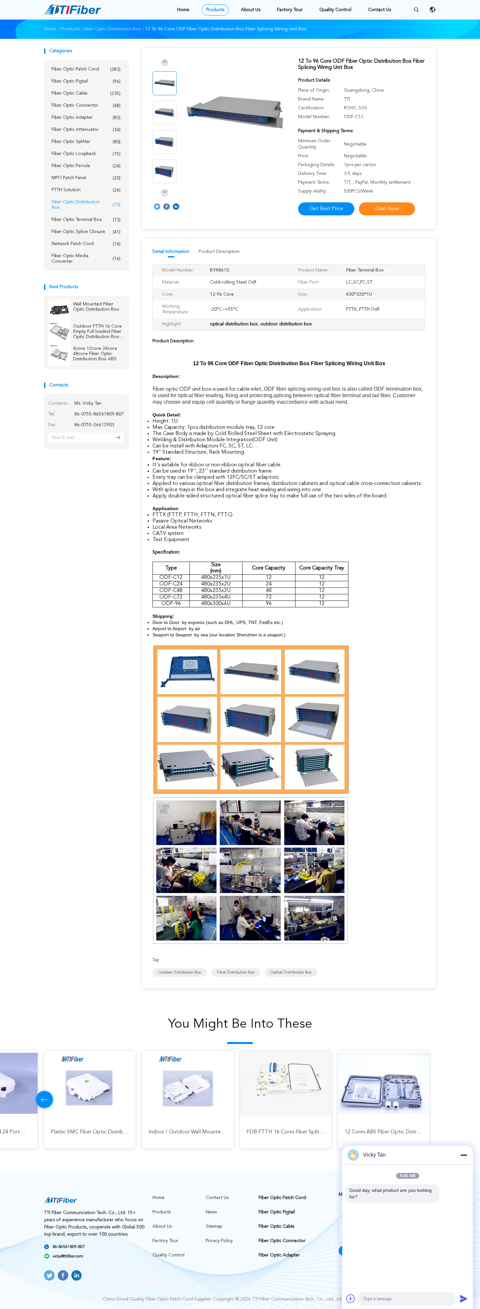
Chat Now (387, 208)
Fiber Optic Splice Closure (86, 231)
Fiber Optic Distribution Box (86, 205)
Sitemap (214, 1226)
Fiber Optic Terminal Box (86, 219)
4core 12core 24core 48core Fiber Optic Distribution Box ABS (95, 353)
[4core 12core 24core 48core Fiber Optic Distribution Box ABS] (59, 355)
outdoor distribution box (179, 972)
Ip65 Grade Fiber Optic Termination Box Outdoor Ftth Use (217, 1132)
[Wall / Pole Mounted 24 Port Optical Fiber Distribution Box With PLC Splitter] (383, 1083)
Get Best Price (326, 208)
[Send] (463, 1298)
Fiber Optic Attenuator (86, 129)
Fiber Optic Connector (86, 105)
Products (215, 10)
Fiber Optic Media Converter (86, 259)
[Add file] (350, 1298)
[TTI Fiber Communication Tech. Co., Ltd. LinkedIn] (176, 206)
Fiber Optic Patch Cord (86, 69)
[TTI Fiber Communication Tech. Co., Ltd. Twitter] (157, 206)
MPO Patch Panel (86, 178)
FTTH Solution (86, 190)
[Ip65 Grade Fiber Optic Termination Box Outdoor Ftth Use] (187, 1083)
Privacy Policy (219, 1241)
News (211, 1212)
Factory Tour (290, 10)
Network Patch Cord (86, 244)
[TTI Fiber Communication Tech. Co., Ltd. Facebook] (166, 206)
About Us (250, 10)
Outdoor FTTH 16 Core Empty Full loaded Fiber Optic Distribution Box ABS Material (97, 331)
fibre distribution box (236, 972)
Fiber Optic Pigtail (86, 81)
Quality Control (335, 10)
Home (183, 10)
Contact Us (379, 10)
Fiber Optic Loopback (86, 153)
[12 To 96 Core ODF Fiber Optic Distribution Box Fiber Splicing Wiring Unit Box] (235, 113)
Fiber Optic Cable (86, 93)
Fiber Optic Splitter (86, 141)
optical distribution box (291, 972)
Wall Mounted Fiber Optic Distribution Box (96, 307)
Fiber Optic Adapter (86, 117)
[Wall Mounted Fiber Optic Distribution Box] (59, 310)
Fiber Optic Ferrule (86, 166)
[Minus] (464, 1155)
